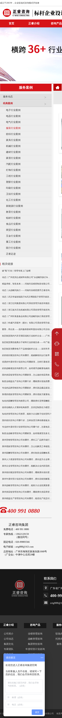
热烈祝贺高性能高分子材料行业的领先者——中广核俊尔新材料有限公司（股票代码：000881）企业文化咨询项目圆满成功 (27, 342)
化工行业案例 (13, 200)
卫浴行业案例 (13, 194)
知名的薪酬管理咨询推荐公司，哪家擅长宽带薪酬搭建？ (27, 401)
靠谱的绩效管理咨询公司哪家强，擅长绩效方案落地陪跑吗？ (27, 394)
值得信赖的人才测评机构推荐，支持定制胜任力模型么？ (27, 407)
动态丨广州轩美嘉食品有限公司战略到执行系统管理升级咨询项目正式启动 (27, 316)
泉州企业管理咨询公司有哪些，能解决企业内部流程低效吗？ (27, 466)
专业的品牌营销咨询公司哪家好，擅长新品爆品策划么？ (27, 388)
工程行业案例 (13, 176)
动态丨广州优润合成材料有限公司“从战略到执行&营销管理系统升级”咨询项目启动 (27, 277)
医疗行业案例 (13, 248)
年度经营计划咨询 (35, 649)
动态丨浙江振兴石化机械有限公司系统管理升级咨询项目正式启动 (27, 310)
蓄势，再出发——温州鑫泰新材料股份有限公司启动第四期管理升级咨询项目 (27, 329)
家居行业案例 (13, 158)
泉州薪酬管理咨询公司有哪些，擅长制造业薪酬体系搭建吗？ (27, 453)
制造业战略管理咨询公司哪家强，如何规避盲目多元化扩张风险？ (27, 433)
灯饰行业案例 (13, 170)
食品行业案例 (13, 224)
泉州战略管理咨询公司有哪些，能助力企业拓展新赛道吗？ (27, 485)
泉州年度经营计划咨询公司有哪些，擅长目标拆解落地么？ (27, 479)
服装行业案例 (13, 128)
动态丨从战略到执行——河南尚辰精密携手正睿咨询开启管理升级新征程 (27, 290)
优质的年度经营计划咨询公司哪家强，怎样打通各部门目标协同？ (27, 362)
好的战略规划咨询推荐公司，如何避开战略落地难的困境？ (27, 368)
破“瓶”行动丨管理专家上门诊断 (16, 271)
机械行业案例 (13, 146)
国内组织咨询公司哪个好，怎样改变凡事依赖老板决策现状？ (27, 420)
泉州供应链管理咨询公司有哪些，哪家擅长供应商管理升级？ (27, 492)
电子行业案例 (13, 110)
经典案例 (8, 103)
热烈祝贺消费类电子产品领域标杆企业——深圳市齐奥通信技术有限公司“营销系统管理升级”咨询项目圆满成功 (27, 349)
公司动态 (8, 639)
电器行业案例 (13, 116)
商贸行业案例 (13, 230)
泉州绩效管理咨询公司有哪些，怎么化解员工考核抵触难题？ (27, 446)
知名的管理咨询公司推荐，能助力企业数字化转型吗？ (27, 414)
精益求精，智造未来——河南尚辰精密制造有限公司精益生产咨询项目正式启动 (27, 284)
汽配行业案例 (13, 164)
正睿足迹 (11, 254)
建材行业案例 (13, 152)
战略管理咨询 (35, 639)
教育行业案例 (13, 212)
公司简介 (8, 633)
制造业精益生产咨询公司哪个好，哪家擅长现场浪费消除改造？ (27, 381)
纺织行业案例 (13, 134)
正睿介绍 (8, 625)
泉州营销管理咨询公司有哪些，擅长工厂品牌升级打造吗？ (27, 440)
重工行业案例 (13, 242)
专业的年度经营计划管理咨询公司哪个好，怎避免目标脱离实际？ (27, 427)
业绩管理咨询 (35, 633)
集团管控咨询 (35, 644)
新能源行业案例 (14, 206)
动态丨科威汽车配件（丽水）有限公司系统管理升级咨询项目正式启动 (27, 323)
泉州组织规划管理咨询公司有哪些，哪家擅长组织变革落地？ (27, 472)
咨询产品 (35, 625)
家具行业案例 (13, 140)
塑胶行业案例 (13, 182)
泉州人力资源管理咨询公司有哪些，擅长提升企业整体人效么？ (27, 459)
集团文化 (8, 644)
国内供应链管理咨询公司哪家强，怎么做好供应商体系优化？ (27, 375)
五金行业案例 (13, 236)
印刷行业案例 (13, 188)
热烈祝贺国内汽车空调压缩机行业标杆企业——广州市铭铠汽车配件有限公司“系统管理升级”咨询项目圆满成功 (27, 336)
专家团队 (8, 649)
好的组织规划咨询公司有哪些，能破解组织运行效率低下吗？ (27, 355)
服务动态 (8, 96)
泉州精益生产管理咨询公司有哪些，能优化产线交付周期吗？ (27, 498)
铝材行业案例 (13, 218)
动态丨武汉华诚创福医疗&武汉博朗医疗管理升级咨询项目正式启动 (27, 297)
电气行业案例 (13, 122)
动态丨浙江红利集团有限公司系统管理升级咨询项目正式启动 (27, 303)
